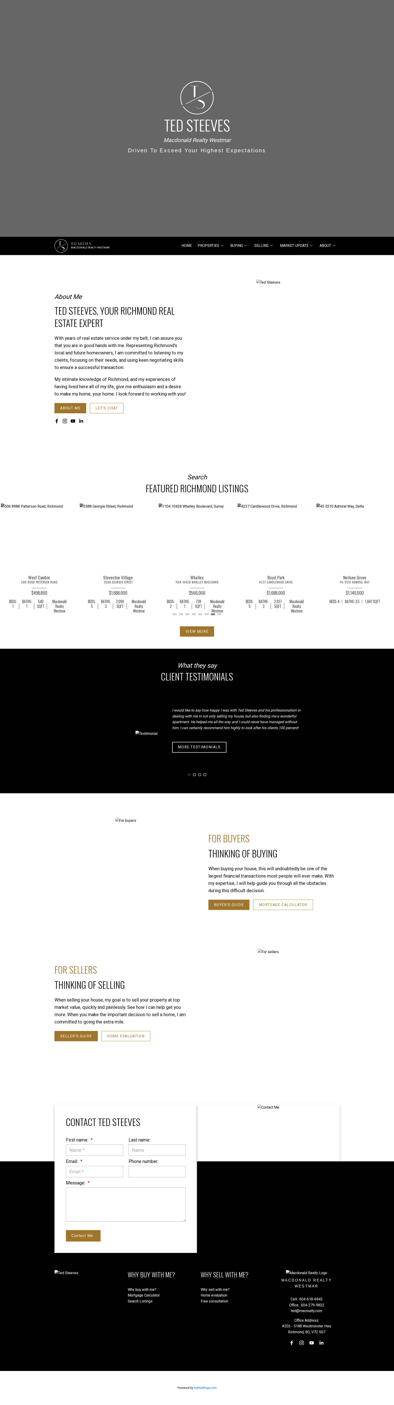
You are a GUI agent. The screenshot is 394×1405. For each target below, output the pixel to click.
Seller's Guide (76, 1036)
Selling (261, 245)
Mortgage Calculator (283, 905)
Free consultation (214, 1301)
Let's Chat (107, 408)
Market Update (294, 245)
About (325, 245)
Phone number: (143, 1161)
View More (197, 631)
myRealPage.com (205, 1387)
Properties (208, 245)
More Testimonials (199, 747)
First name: (77, 1140)
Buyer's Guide (229, 905)
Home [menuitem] (186, 245)
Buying (236, 245)
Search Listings (140, 1301)
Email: (72, 1161)
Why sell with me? (215, 1289)
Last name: (139, 1140)
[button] (70, 408)
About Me (70, 408)
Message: (76, 1183)
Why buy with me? (142, 1289)
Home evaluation (214, 1295)
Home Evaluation (126, 1036)
